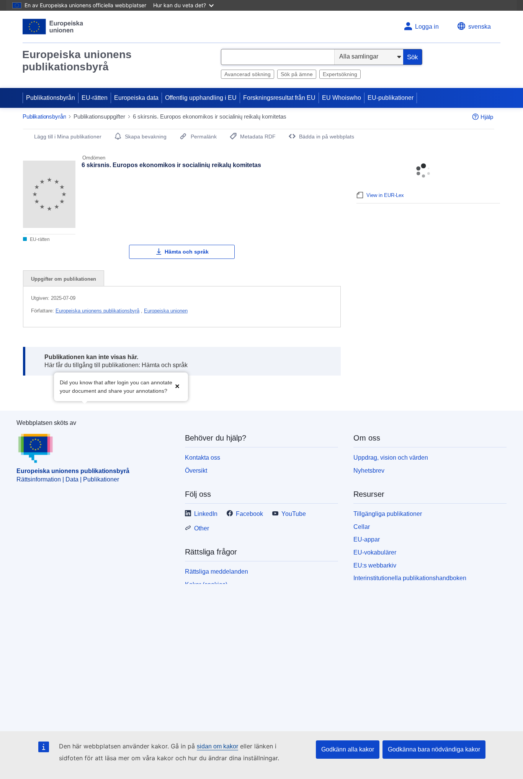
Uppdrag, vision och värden (390, 457)
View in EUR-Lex (385, 195)
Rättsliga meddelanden (216, 571)
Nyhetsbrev (368, 470)
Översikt (196, 470)
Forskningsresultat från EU (279, 97)
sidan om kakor (217, 746)
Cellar (361, 527)
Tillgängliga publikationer (387, 514)
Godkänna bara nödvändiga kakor (434, 749)
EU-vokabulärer (374, 552)
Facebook (249, 514)
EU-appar (366, 539)
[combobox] (277, 57)
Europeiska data (136, 97)
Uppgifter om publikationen (63, 279)
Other (201, 528)
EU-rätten (95, 97)
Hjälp (487, 117)
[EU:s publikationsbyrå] (53, 26)
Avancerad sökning (247, 74)
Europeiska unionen (166, 311)
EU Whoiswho (341, 97)
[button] (177, 386)
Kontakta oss (202, 457)
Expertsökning (340, 74)
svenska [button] (479, 26)
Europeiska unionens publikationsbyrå (77, 61)
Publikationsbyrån (50, 97)
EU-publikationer (390, 97)
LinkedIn (205, 514)
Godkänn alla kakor (347, 749)
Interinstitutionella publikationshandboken (409, 578)
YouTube (293, 514)
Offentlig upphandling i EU (201, 97)
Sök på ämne (297, 74)
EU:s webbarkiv (374, 565)
